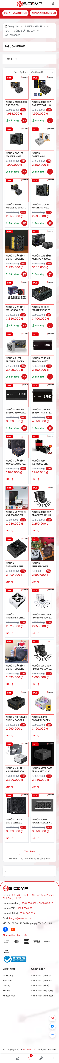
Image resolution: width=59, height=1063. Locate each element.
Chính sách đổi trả (40, 985)
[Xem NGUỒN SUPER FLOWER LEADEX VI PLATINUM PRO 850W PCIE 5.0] (42, 805)
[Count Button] (24, 121)
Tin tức (6, 990)
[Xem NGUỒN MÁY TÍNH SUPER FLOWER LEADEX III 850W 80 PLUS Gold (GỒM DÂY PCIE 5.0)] (16, 651)
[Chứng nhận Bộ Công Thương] (16, 959)
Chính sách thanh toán (42, 995)
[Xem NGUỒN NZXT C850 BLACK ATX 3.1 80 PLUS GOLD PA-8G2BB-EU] (42, 754)
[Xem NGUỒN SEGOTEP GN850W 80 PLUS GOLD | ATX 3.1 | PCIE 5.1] (42, 88)
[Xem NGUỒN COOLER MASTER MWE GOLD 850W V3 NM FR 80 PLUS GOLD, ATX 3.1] (16, 139)
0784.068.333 (27, 913)
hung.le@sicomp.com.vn (21, 918)
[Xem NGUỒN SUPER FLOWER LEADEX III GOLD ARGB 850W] (42, 703)
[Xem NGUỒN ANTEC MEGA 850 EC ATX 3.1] (16, 190)
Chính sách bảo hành (41, 980)
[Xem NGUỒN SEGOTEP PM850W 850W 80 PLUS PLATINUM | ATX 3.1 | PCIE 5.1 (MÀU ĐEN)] (42, 651)
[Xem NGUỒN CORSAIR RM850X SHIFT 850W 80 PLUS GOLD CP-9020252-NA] (42, 344)
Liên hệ (6, 985)
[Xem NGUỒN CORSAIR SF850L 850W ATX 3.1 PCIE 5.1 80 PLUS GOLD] (16, 395)
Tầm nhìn (7, 980)
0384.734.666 (29, 903)
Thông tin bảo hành (44, 13)
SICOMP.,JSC (29, 1049)
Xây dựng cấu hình (15, 13)
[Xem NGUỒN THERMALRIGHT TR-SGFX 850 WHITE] (16, 600)
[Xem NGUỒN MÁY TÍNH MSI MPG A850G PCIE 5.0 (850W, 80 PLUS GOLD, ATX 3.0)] (42, 241)
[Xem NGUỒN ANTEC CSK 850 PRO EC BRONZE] (16, 88)
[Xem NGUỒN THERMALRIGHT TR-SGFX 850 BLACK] (16, 549)
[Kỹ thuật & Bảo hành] (52, 1018)
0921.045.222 (46, 903)
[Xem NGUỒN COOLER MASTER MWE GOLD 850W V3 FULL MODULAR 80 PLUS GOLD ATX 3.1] (42, 190)
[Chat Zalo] (52, 1034)
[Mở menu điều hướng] (6, 1058)
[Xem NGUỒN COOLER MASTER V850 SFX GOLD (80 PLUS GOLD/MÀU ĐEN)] (42, 293)
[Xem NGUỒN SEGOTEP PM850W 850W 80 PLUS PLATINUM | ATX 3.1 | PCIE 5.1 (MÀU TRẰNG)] (42, 600)
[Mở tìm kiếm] (53, 1058)
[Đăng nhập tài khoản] (53, 4)
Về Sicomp (8, 975)
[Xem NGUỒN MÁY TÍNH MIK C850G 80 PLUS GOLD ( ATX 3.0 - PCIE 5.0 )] (16, 446)
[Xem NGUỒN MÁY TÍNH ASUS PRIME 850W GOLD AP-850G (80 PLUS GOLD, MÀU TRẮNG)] (16, 754)
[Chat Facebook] (52, 1026)
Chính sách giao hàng (42, 990)
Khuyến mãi (8, 995)
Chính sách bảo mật (41, 975)
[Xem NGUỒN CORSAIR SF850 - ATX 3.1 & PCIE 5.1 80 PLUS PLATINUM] (42, 395)
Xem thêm (29, 851)
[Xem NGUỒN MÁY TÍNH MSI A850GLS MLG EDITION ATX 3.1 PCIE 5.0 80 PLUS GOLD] (16, 293)
